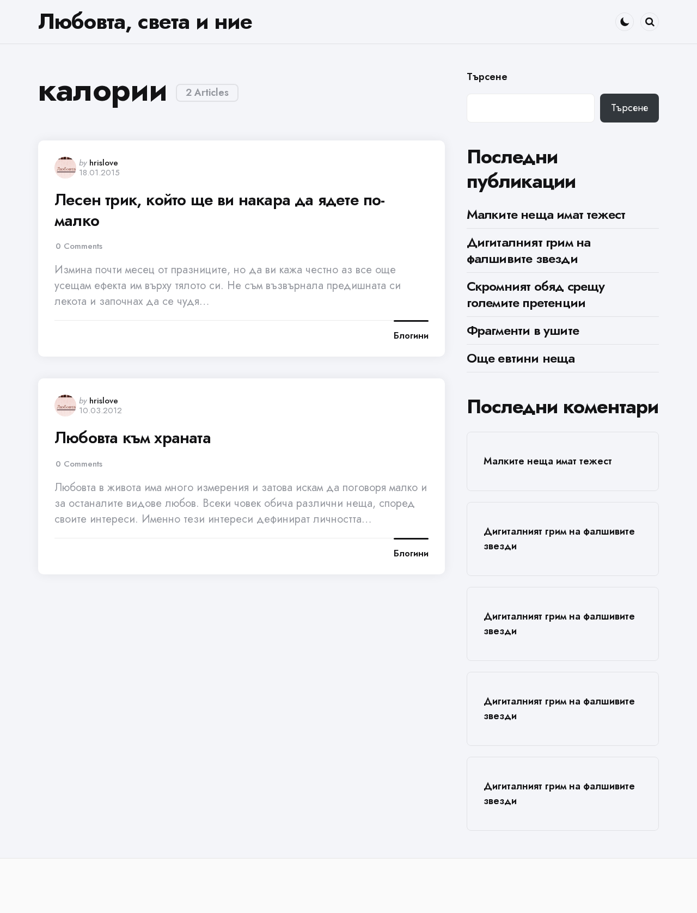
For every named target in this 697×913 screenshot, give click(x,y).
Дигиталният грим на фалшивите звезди (529, 250)
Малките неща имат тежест (546, 214)
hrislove (103, 163)
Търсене (487, 77)
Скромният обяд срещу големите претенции (536, 294)
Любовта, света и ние (145, 21)
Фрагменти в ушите (523, 330)
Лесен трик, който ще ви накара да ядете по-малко (219, 209)
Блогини (411, 336)
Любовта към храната (132, 437)
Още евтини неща (521, 357)
